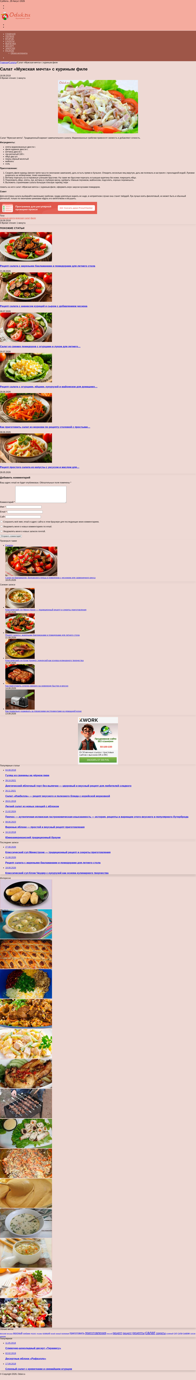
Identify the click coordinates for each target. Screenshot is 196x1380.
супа (180, 1333)
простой (109, 1333)
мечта (12, 218)
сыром (186, 1333)
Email (3, 512)
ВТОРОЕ (9, 39)
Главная (10, 34)
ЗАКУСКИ (10, 48)
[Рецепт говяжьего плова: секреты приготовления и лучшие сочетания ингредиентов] (26, 1028)
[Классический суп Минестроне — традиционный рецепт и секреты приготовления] (20, 607)
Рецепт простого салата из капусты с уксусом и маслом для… (39, 467)
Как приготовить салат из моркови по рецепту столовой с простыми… (45, 427)
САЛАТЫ (9, 41)
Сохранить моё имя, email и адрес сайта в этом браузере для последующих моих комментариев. (51, 522)
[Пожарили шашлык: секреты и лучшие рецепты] (26, 1117)
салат (27, 218)
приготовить (77, 1333)
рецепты (138, 1333)
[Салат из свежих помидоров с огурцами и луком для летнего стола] (26, 341)
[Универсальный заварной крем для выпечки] (26, 1207)
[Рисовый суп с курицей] (26, 1267)
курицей (46, 1333)
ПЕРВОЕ (9, 36)
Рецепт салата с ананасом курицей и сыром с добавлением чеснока (43, 306)
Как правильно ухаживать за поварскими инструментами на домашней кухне (43, 711)
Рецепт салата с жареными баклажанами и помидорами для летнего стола (47, 266)
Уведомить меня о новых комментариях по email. (27, 526)
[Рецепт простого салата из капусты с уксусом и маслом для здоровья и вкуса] (26, 462)
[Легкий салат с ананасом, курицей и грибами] (26, 1057)
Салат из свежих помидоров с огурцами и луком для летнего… (40, 346)
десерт (33, 1333)
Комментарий (7, 502)
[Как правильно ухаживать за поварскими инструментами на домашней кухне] (20, 709)
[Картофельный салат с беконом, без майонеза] (26, 1297)
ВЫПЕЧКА (10, 43)
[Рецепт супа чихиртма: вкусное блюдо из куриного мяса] (26, 1237)
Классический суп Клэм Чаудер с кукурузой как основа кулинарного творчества (44, 660)
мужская (19, 218)
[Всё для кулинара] (15, 20)
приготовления (95, 1333)
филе (33, 218)
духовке (39, 1333)
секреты (161, 1333)
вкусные (10, 1333)
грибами (26, 1333)
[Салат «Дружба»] (26, 998)
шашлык (3, 1336)
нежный (58, 1333)
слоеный (169, 1333)
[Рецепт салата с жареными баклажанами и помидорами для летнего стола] (26, 261)
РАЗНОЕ (9, 51)
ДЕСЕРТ (9, 46)
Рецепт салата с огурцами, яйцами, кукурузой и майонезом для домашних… (48, 386)
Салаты (13, 62)
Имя (3, 507)
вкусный (17, 1333)
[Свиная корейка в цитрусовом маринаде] (26, 1087)
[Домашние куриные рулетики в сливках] (26, 1147)
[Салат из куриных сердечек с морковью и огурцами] (26, 1177)
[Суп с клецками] (26, 938)
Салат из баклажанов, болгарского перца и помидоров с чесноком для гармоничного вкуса (50, 578)
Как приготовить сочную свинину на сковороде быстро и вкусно (36, 686)
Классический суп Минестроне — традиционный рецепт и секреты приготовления (45, 610)
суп (175, 1333)
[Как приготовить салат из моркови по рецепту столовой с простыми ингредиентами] (26, 422)
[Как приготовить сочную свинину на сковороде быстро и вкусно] (20, 683)
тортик (192, 1333)
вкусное (3, 1333)
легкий (53, 1333)
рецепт (117, 1333)
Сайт (2, 517)
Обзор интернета (19, 53)
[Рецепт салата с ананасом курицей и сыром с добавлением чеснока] (26, 301)
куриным (4, 218)
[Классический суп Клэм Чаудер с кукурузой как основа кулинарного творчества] (20, 658)
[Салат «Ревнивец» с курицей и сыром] (26, 1327)
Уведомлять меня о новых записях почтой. (24, 531)
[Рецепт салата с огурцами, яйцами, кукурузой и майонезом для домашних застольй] (26, 381)
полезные (65, 1333)
